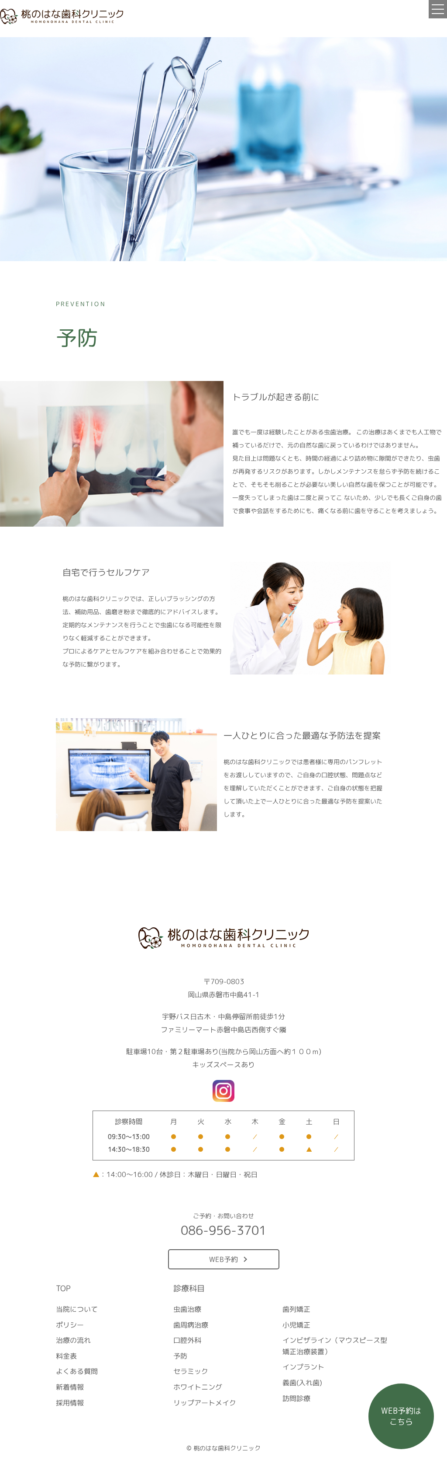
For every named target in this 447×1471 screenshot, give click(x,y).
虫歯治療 (187, 1309)
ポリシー (70, 1325)
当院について (77, 1309)
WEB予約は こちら (401, 1416)
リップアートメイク (204, 1403)
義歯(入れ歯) (302, 1382)
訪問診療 (296, 1398)
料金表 (66, 1356)
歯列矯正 (296, 1309)
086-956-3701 (223, 1230)
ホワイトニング (197, 1387)
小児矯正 (296, 1325)
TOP (63, 1288)
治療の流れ (73, 1340)
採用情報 (70, 1403)
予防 (180, 1356)
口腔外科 (187, 1340)
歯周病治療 (190, 1325)
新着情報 (70, 1387)
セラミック (190, 1371)
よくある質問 (77, 1371)
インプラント (303, 1367)
